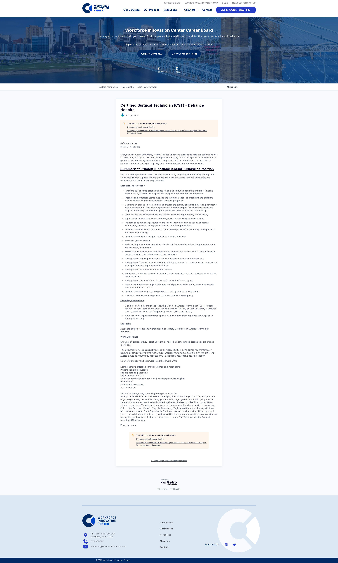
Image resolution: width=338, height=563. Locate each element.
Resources (165, 535)
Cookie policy (175, 489)
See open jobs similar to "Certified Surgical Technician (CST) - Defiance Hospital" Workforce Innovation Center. (167, 131)
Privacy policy (163, 489)
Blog (225, 3)
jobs (128, 87)
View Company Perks (184, 53)
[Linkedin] (226, 545)
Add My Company (151, 53)
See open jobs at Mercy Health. (141, 127)
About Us (165, 541)
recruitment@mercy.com (199, 411)
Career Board (172, 3)
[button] (236, 10)
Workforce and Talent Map (201, 3)
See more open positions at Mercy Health (169, 460)
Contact (207, 9)
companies (108, 87)
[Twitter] (234, 545)
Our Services (131, 9)
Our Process (151, 9)
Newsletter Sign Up (244, 3)
